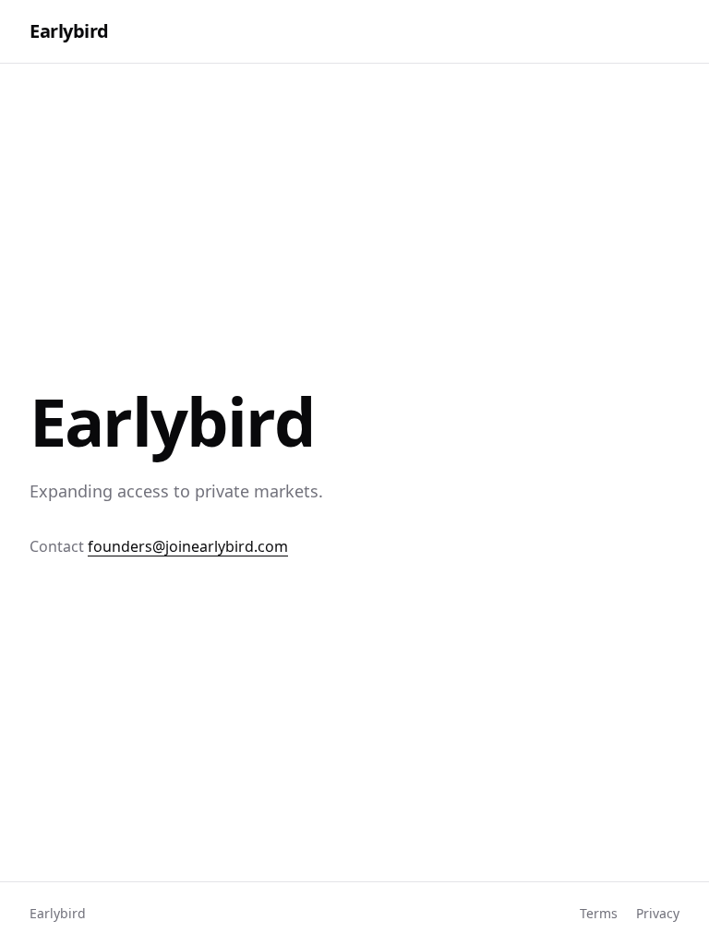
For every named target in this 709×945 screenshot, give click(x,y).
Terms (599, 913)
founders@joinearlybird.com (188, 546)
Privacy (657, 913)
